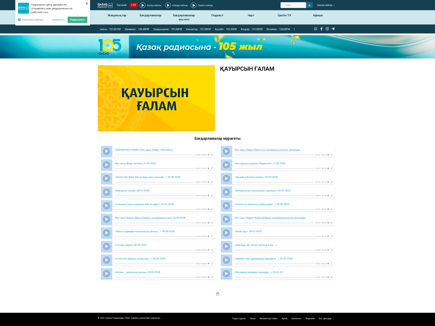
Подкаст (217, 15)
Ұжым (253, 318)
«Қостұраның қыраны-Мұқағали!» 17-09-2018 (260, 163)
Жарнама (310, 318)
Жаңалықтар (117, 15)
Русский (121, 5)
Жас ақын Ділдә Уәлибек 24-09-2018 (135, 163)
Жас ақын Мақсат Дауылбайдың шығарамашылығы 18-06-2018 (150, 217)
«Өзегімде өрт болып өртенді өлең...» (256, 245)
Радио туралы (239, 318)
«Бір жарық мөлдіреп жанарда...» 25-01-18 (258, 272)
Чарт (251, 15)
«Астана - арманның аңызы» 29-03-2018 (137, 272)
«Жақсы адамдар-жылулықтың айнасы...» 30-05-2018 (145, 231)
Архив (285, 318)
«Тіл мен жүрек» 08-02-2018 (130, 245)
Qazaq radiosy (325, 5)
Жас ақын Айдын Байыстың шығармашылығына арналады (267, 149)
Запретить (58, 19)
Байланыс (296, 318)
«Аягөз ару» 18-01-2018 (248, 231)
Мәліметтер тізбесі (269, 318)
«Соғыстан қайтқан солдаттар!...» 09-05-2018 (140, 258)
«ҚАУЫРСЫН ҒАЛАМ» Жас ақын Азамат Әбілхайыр (143, 149)
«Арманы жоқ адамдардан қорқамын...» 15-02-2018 (263, 258)
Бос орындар (325, 318)
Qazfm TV (284, 15)
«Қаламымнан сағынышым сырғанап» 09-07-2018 (263, 190)
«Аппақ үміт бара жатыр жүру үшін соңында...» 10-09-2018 (147, 177)
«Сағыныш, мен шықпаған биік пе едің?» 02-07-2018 (144, 204)
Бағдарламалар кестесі (184, 17)
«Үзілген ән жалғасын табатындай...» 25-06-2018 (262, 204)
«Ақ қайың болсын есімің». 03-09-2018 (256, 177)
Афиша (318, 15)
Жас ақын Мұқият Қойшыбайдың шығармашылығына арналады (270, 217)
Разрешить (77, 19)
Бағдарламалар (150, 15)
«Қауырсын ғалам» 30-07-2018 (132, 190)
